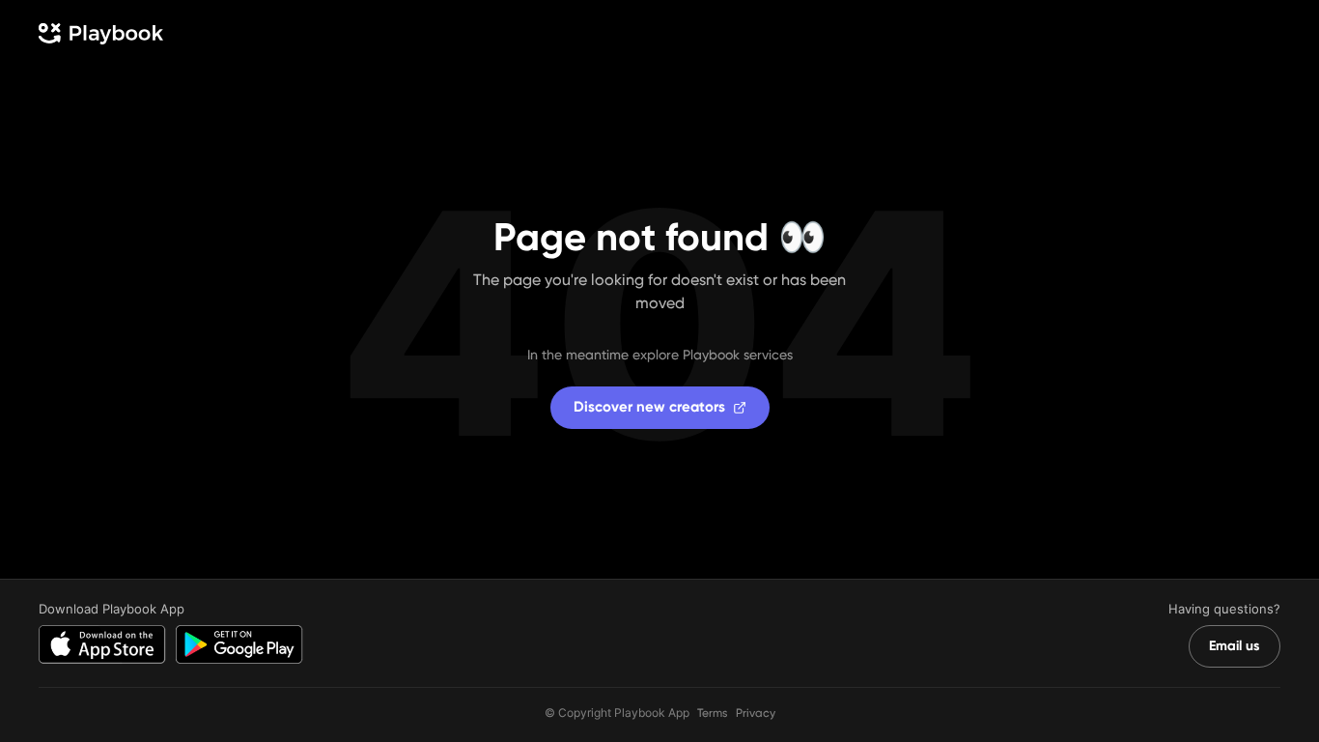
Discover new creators (649, 406)
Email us (1234, 646)
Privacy (755, 713)
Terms (712, 713)
